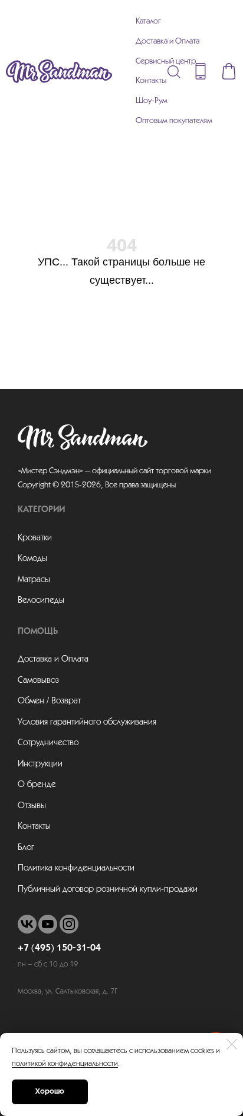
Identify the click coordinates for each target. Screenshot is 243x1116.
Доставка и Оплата (167, 41)
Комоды (32, 558)
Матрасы (34, 580)
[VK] (27, 924)
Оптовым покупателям (174, 121)
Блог (26, 847)
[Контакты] (200, 71)
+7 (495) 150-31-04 (59, 948)
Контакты (151, 81)
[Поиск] (174, 71)
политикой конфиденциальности (65, 1064)
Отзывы (32, 806)
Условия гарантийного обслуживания (87, 722)
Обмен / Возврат (49, 701)
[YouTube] (47, 924)
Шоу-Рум (152, 101)
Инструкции (40, 764)
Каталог (148, 21)
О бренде (37, 784)
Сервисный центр (166, 61)
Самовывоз (38, 680)
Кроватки (35, 538)
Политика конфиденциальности (76, 868)
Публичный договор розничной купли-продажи (108, 889)
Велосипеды (41, 600)
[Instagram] (69, 924)
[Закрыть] (231, 1044)
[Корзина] (229, 71)
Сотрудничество (48, 743)
